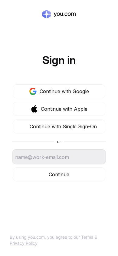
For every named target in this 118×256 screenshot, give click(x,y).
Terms (87, 237)
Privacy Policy (24, 243)
